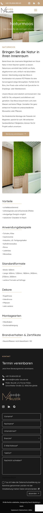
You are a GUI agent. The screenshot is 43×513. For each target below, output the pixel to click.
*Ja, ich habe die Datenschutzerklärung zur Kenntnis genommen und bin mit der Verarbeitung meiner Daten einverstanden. (21, 485)
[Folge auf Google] (39, 3)
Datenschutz (23, 510)
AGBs (30, 510)
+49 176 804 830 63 (13, 3)
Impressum (15, 510)
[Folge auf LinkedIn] (34, 3)
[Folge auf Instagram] (29, 3)
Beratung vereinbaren (15, 134)
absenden (33, 493)
